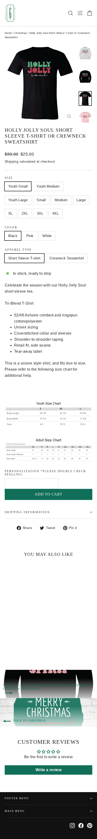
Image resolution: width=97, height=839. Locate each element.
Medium (61, 200)
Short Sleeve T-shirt (24, 258)
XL (10, 213)
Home (8, 33)
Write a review (49, 770)
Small (41, 200)
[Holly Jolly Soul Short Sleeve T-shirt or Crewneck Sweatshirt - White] (17, 647)
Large (81, 200)
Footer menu (17, 798)
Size (9, 178)
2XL (25, 213)
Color (11, 227)
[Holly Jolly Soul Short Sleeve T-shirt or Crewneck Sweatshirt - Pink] (12, 647)
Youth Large (18, 200)
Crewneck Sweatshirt (66, 258)
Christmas (20, 33)
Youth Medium (48, 186)
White (47, 236)
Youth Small (18, 186)
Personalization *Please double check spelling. (45, 473)
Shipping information (27, 512)
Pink (30, 236)
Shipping (11, 161)
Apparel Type (18, 249)
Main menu (15, 811)
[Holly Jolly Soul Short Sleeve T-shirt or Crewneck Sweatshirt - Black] (7, 647)
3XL (40, 213)
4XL (55, 213)
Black (12, 236)
